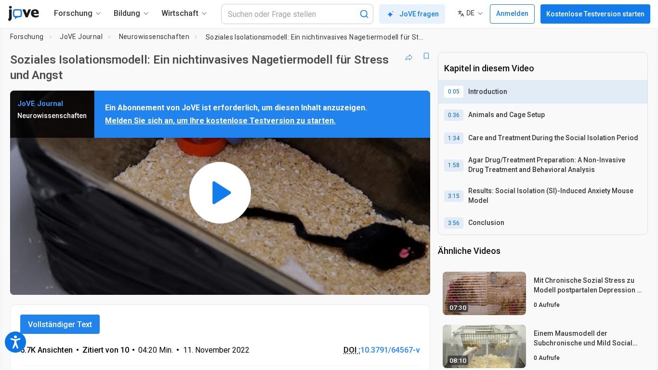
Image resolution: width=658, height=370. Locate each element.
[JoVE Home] (23, 13)
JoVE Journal (81, 36)
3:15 (454, 196)
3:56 (454, 223)
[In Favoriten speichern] (426, 56)
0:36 (454, 115)
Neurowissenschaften (154, 36)
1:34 (454, 138)
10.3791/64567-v (390, 350)
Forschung (27, 36)
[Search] (364, 14)
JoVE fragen (419, 14)
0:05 (454, 91)
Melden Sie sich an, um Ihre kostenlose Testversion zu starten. (220, 120)
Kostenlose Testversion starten (595, 14)
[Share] (409, 56)
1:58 (454, 165)
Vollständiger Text (60, 324)
